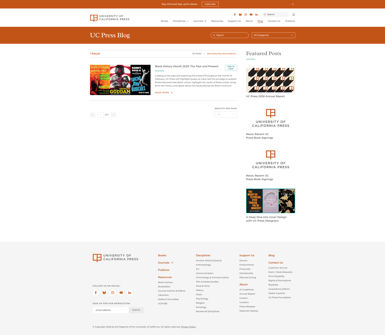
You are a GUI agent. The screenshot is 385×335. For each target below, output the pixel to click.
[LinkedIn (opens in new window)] (256, 14)
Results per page (226, 108)
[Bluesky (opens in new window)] (240, 14)
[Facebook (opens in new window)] (234, 14)
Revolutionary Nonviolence (221, 53)
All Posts (196, 53)
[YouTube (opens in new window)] (251, 14)
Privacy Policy (188, 326)
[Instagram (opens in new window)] (245, 14)
